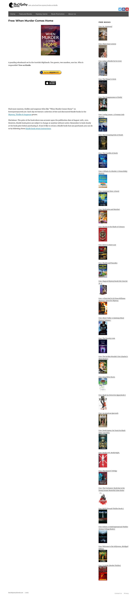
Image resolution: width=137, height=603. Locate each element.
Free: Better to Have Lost (107, 245)
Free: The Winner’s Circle (107, 79)
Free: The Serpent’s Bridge (108, 471)
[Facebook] (123, 9)
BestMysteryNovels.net (15, 593)
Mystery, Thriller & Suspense (19, 115)
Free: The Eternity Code (107, 338)
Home (12, 14)
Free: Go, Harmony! (105, 26)
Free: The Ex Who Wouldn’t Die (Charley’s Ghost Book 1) (113, 358)
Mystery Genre (41, 14)
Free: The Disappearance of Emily (110, 97)
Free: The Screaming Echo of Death (111, 135)
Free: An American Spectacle (108, 413)
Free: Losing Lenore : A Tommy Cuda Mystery (111, 116)
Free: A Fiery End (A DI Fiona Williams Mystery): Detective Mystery (112, 299)
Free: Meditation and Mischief (109, 209)
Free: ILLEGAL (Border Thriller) (110, 565)
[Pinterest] (127, 9)
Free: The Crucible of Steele (108, 153)
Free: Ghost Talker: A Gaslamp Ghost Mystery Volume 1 (111, 319)
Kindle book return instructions (38, 129)
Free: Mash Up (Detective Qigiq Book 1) (112, 395)
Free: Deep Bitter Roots (107, 377)
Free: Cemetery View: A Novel (109, 191)
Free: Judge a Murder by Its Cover (110, 61)
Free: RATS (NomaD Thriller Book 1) (111, 508)
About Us (72, 14)
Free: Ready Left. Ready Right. (109, 453)
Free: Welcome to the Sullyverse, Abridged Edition (113, 547)
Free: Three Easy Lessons (107, 44)
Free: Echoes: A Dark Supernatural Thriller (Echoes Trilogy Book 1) (113, 528)
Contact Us (118, 593)
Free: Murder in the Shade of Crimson (112, 227)
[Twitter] (120, 9)
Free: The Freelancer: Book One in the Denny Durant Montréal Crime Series (112, 489)
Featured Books (25, 14)
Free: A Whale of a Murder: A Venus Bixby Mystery (113, 172)
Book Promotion (57, 14)
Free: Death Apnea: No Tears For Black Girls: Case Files (112, 432)
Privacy (126, 593)
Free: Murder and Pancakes (108, 263)
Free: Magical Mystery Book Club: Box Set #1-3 (113, 282)
